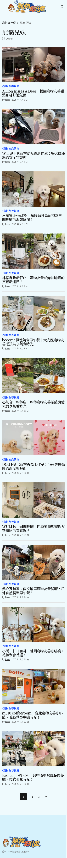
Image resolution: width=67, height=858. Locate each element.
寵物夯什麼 (9, 23)
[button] (4, 6)
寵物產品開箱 (11, 148)
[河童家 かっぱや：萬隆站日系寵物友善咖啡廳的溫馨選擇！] (33, 189)
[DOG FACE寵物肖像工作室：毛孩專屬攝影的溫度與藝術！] (33, 437)
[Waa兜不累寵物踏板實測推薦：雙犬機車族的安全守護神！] (33, 126)
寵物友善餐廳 (11, 86)
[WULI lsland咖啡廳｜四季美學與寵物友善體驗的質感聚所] (33, 500)
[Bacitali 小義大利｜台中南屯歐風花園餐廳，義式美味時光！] (33, 748)
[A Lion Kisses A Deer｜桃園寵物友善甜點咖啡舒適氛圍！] (33, 64)
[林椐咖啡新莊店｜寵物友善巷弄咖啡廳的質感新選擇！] (33, 251)
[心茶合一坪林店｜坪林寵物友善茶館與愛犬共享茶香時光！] (33, 375)
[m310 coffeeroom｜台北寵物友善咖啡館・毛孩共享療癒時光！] (33, 686)
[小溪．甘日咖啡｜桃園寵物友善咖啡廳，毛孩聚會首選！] (33, 624)
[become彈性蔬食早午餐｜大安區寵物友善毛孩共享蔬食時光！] (33, 313)
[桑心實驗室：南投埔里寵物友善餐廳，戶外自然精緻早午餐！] (33, 562)
